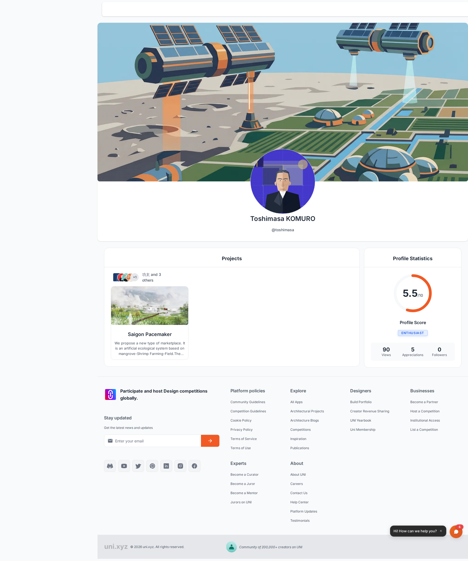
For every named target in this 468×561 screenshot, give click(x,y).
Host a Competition (425, 411)
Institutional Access (425, 420)
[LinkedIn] (166, 466)
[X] (138, 466)
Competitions (300, 430)
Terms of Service (243, 439)
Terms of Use (240, 448)
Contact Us (298, 493)
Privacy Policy (241, 430)
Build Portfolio (361, 402)
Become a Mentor (244, 493)
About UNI (298, 474)
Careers (296, 484)
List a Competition (424, 430)
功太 (146, 274)
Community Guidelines (247, 402)
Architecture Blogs (304, 420)
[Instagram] (180, 466)
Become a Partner (424, 402)
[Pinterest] (152, 466)
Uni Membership (362, 430)
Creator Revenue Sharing (369, 411)
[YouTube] (124, 466)
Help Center (299, 502)
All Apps (296, 402)
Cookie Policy (241, 420)
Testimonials (300, 520)
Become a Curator (244, 474)
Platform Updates (303, 511)
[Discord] (110, 466)
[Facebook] (194, 466)
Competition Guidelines (248, 411)
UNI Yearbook (360, 420)
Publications (299, 448)
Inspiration (298, 439)
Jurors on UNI (241, 502)
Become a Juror (242, 484)
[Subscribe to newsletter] (210, 441)
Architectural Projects (307, 411)
